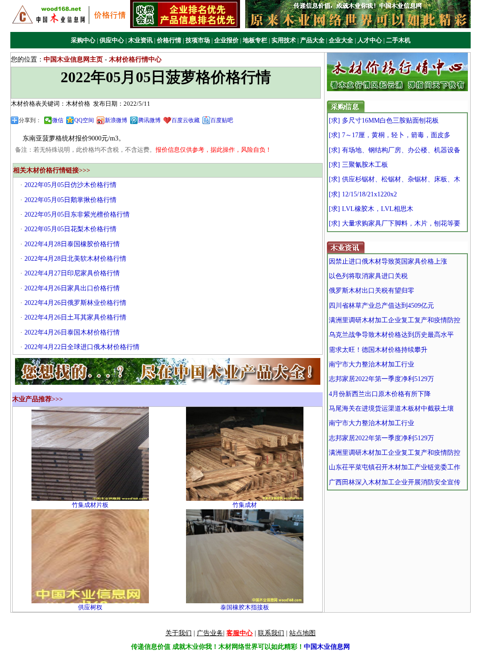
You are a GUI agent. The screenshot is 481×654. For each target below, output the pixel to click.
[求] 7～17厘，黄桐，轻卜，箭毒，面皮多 (389, 135)
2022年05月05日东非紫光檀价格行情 (77, 214)
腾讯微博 (149, 120)
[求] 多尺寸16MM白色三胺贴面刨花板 (384, 120)
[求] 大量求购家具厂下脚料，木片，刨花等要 (394, 223)
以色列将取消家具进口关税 (368, 276)
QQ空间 (84, 120)
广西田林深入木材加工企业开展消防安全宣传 (394, 482)
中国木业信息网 (327, 646)
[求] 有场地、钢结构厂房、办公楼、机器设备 (394, 150)
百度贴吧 (221, 120)
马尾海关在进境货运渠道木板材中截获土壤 (391, 408)
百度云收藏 (185, 120)
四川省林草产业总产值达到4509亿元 (381, 305)
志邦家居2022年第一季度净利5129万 (381, 378)
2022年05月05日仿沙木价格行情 (70, 184)
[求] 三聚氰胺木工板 (358, 164)
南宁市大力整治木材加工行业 (371, 364)
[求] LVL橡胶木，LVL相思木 (371, 208)
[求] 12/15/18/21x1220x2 (363, 194)
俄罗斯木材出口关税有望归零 (371, 290)
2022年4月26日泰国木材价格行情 (72, 332)
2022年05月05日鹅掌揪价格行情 (70, 199)
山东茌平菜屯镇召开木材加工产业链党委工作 (394, 467)
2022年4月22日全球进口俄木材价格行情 (82, 346)
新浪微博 (116, 120)
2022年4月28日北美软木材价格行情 (75, 258)
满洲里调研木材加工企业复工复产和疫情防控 (394, 320)
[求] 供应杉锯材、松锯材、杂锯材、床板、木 (394, 179)
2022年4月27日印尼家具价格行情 (72, 273)
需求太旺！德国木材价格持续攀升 (378, 349)
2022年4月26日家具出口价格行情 (72, 288)
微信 (57, 120)
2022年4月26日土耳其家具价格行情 (75, 317)
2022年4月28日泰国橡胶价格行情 (72, 244)
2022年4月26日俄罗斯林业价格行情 (75, 302)
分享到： (30, 120)
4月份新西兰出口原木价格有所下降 (380, 393)
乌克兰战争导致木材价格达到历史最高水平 (391, 334)
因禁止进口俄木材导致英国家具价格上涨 (388, 261)
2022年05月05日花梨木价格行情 (70, 229)
